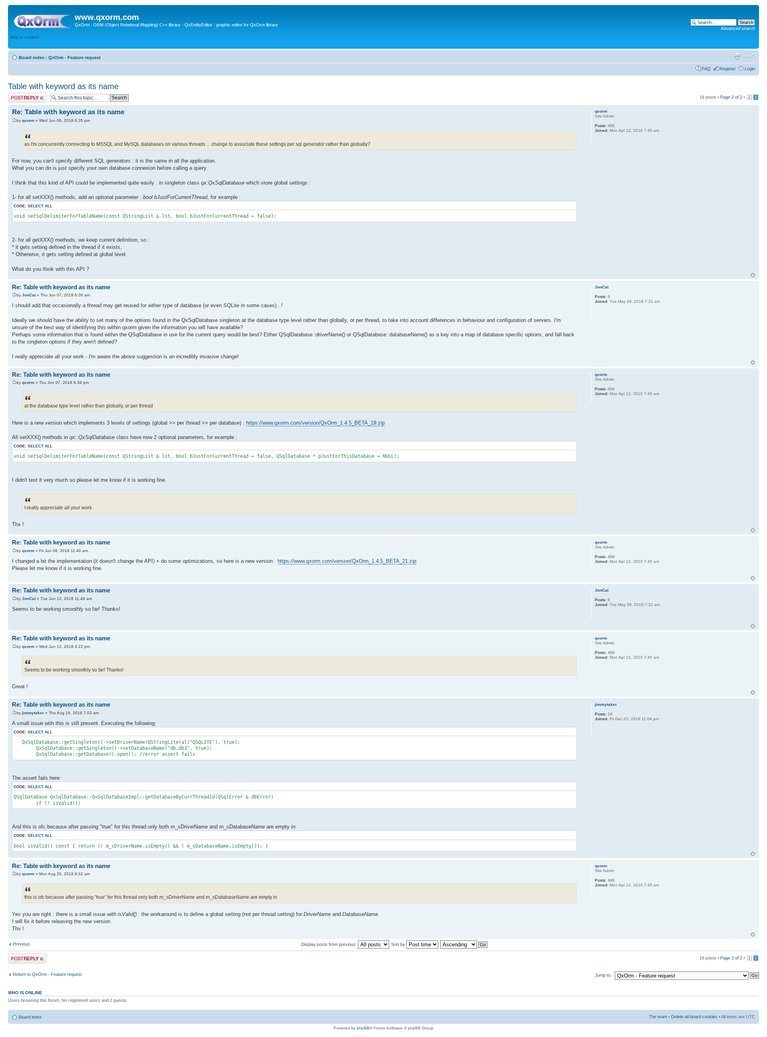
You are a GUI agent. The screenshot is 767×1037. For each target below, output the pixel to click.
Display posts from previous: (329, 944)
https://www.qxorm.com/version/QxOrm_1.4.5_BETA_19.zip (315, 423)
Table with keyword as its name (63, 86)
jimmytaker (33, 713)
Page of (731, 97)
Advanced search (738, 28)
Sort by (398, 944)
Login (750, 68)
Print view (737, 56)
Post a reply (19, 95)
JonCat (29, 295)
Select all (40, 206)
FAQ (706, 68)
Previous (21, 944)
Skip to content (24, 37)
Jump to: (603, 975)
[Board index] (42, 19)
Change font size (749, 56)
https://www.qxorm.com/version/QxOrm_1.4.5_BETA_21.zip (347, 561)
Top (753, 275)
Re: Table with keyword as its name (68, 112)
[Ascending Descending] (464, 944)
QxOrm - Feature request (74, 57)
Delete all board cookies (694, 1016)
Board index (31, 57)
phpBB (363, 1028)
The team (658, 1016)
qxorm (28, 120)
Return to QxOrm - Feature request (47, 974)
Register (727, 68)
